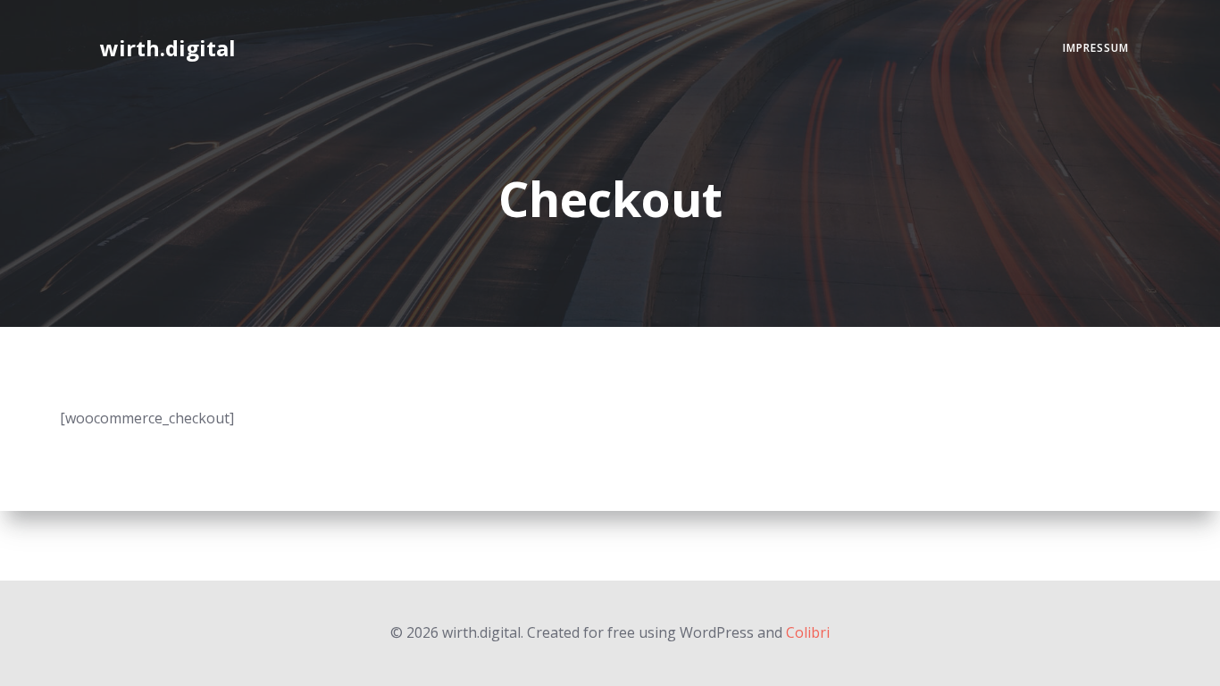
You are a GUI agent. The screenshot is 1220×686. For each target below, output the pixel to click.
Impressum (1096, 47)
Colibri (808, 632)
